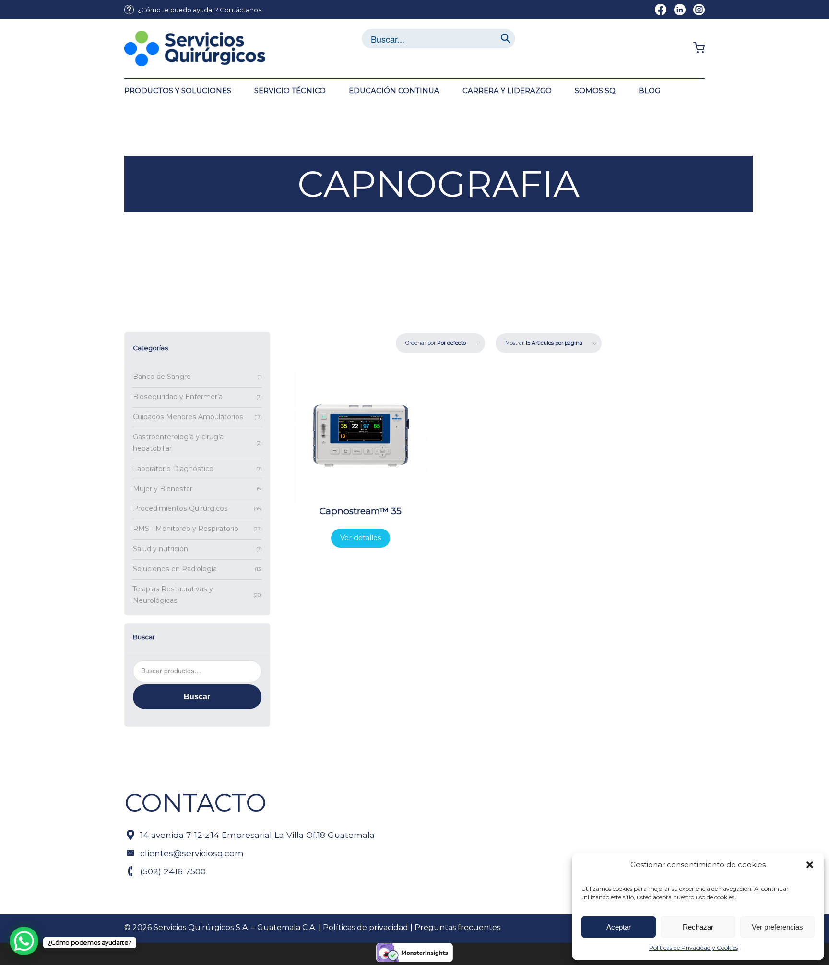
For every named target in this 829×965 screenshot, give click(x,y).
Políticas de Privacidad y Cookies (693, 947)
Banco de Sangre (162, 376)
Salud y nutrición (160, 549)
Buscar (197, 697)
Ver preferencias (777, 927)
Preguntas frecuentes (457, 927)
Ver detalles (360, 537)
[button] (810, 865)
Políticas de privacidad (365, 927)
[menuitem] (192, 9)
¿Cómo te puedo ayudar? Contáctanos (199, 9)
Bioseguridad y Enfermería (178, 396)
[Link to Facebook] (660, 9)
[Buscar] (505, 38)
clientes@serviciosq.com (192, 853)
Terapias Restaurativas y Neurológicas (173, 594)
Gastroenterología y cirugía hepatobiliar (178, 442)
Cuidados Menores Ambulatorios (188, 417)
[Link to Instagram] (699, 9)
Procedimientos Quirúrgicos (180, 508)
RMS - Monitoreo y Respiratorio (185, 528)
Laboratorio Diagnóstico (173, 468)
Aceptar (618, 927)
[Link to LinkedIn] (680, 9)
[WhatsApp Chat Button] (24, 941)
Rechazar (698, 927)
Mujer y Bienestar (162, 489)
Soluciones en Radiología (175, 569)
